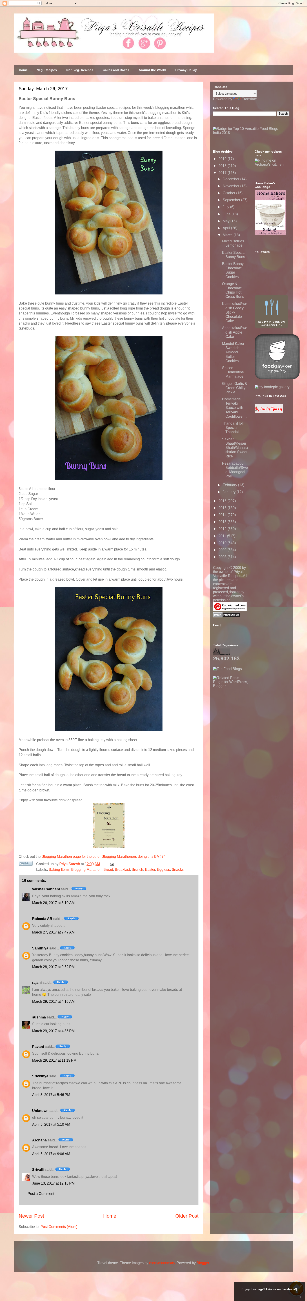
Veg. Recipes (47, 70)
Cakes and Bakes (116, 70)
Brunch (137, 869)
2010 (222, 543)
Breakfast (122, 869)
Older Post (186, 1216)
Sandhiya (40, 948)
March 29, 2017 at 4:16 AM (53, 1001)
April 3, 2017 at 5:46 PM (51, 1095)
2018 (222, 166)
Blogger (203, 1263)
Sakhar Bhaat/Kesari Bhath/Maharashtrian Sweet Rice (235, 447)
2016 (222, 501)
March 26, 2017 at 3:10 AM (53, 903)
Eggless (163, 869)
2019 (222, 159)
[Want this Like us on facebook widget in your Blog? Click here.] (301, 1297)
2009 (222, 550)
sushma (39, 1017)
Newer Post (31, 1216)
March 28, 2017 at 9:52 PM (53, 967)
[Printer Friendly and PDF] (26, 864)
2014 (222, 515)
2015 (222, 508)
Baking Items (59, 869)
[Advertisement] (246, 716)
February (230, 485)
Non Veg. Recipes (79, 70)
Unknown (40, 1111)
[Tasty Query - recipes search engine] (269, 412)
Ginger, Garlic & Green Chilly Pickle (234, 388)
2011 (222, 536)
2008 (222, 557)
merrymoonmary (162, 1263)
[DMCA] (226, 616)
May (226, 221)
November (231, 186)
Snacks (178, 869)
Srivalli (38, 1170)
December (231, 179)
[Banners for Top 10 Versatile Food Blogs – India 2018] (251, 133)
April (227, 228)
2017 (222, 173)
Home (23, 70)
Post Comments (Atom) (58, 1227)
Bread (108, 869)
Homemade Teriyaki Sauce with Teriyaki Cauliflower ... (234, 407)
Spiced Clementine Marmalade (233, 372)
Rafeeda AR (42, 919)
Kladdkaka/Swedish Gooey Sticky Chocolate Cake (234, 312)
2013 (222, 522)
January (229, 492)
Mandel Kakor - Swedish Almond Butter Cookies (234, 352)
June (227, 214)
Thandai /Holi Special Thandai (233, 427)
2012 (222, 529)
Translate (249, 99)
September (232, 200)
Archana (39, 1140)
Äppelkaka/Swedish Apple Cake (234, 332)
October (229, 193)
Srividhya (40, 1076)
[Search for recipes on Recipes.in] (227, 669)
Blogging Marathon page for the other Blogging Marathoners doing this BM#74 (104, 856)
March (228, 235)
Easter (150, 869)
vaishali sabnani (46, 889)
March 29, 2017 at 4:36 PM (53, 1031)
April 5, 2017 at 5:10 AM (51, 1124)
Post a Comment (41, 1194)
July (226, 207)
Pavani (38, 1047)
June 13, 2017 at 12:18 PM (53, 1183)
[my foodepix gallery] (272, 387)
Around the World (152, 70)
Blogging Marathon (86, 869)
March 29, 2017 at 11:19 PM (54, 1060)
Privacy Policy (186, 70)
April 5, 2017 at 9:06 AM (51, 1154)
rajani (37, 983)
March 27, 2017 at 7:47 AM (53, 932)
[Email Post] (111, 864)
